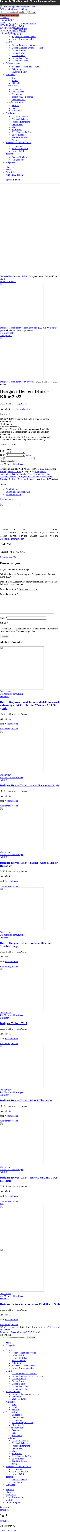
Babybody (16, 69)
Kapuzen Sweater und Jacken (25, 66)
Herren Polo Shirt (20, 148)
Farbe (2, 451)
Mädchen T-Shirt (19, 72)
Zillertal (15, 83)
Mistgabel (4, 476)
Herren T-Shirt (18, 26)
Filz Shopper (17, 160)
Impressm (4, 1332)
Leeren (28, 455)
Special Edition (13, 179)
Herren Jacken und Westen (24, 23)
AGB (26, 1332)
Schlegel (12, 479)
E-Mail (4, 623)
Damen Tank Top (20, 58)
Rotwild (3, 479)
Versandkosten (23, 409)
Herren (11, 276)
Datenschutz (16, 1332)
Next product (6, 335)
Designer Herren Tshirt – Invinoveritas (18, 381)
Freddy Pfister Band (21, 122)
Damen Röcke (18, 53)
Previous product (8, 281)
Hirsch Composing (41, 474)
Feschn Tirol (25, 474)
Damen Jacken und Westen (24, 45)
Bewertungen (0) (13, 494)
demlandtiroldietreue (9, 474)
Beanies (15, 105)
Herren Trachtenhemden (23, 39)
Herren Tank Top (20, 29)
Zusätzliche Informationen (18, 492)
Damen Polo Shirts (20, 60)
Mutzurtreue (47, 476)
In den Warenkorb (8, 461)
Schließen (4, 696)
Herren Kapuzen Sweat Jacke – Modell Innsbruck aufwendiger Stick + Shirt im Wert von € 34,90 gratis (30, 705)
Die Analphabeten (20, 119)
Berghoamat (40, 471)
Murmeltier (35, 476)
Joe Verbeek (17, 124)
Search (32, 12)
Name (3, 618)
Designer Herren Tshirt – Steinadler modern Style (29, 785)
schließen (4, 1510)
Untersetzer (17, 89)
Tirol (14, 78)
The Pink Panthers (20, 137)
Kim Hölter (17, 129)
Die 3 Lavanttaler (20, 116)
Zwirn (14, 140)
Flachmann (17, 94)
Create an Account (8, 1530)
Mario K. (16, 127)
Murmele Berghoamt (19, 476)
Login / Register (13, 1502)
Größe (3, 455)
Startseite (4, 276)
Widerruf (35, 1332)
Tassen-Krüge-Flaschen (22, 97)
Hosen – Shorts (19, 31)
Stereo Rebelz (18, 135)
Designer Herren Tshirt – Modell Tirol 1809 (26, 1100)
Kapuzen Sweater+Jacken (24, 36)
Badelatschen (18, 91)
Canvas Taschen (19, 157)
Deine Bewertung (9, 589)
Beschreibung (12, 489)
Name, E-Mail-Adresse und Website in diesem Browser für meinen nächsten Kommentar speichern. (29, 629)
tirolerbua (28, 479)
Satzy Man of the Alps (22, 132)
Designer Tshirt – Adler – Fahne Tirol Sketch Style (30, 1304)
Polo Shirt (16, 34)
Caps (14, 108)
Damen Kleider (19, 50)
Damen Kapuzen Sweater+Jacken (27, 48)
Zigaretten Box (18, 99)
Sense (20, 479)
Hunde (15, 80)
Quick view (5, 691)
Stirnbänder (17, 110)
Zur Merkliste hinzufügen (11, 464)
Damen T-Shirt (18, 55)
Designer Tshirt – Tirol (13, 1023)
